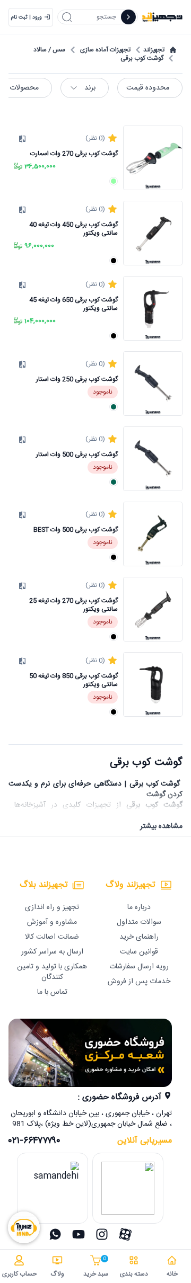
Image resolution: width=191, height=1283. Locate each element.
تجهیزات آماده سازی (105, 50)
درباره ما (139, 907)
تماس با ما (52, 992)
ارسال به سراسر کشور (52, 952)
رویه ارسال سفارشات (139, 966)
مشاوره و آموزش (52, 922)
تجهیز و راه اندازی (52, 907)
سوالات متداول (139, 922)
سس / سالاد (49, 50)
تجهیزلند (153, 50)
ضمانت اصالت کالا (52, 937)
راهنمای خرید (139, 937)
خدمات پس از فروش (139, 981)
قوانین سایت (139, 952)
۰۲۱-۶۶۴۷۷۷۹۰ (34, 1141)
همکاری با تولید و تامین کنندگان (52, 972)
